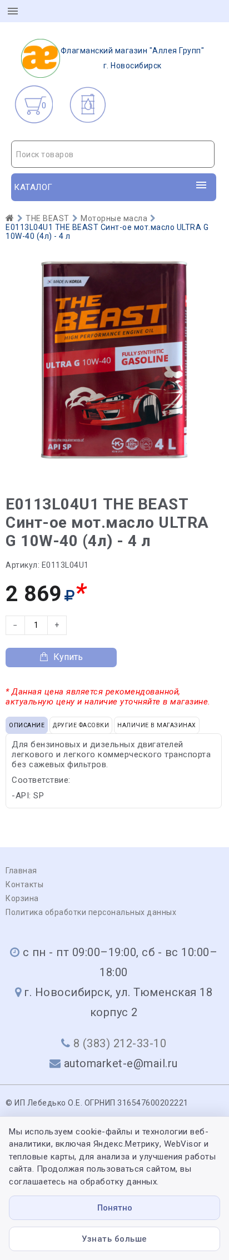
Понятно (114, 1208)
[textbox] (113, 154)
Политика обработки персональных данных (91, 912)
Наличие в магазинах (156, 725)
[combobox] (113, 154)
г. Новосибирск (133, 58)
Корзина (22, 898)
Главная (21, 870)
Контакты (24, 884)
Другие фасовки (81, 725)
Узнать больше (114, 1239)
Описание (26, 725)
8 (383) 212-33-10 (120, 1043)
